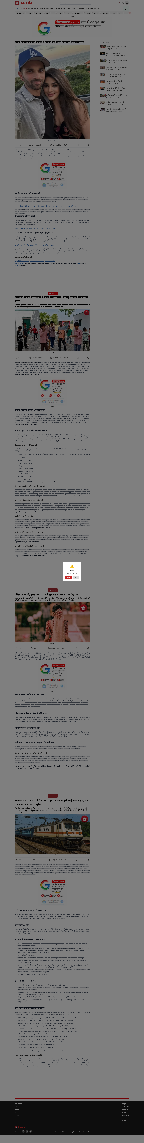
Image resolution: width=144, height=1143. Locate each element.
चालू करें (69, 577)
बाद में (76, 577)
